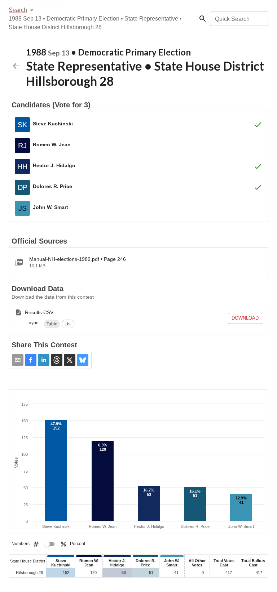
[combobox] (238, 19)
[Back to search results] (16, 66)
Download (245, 318)
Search (18, 10)
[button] (52, 324)
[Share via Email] (17, 360)
